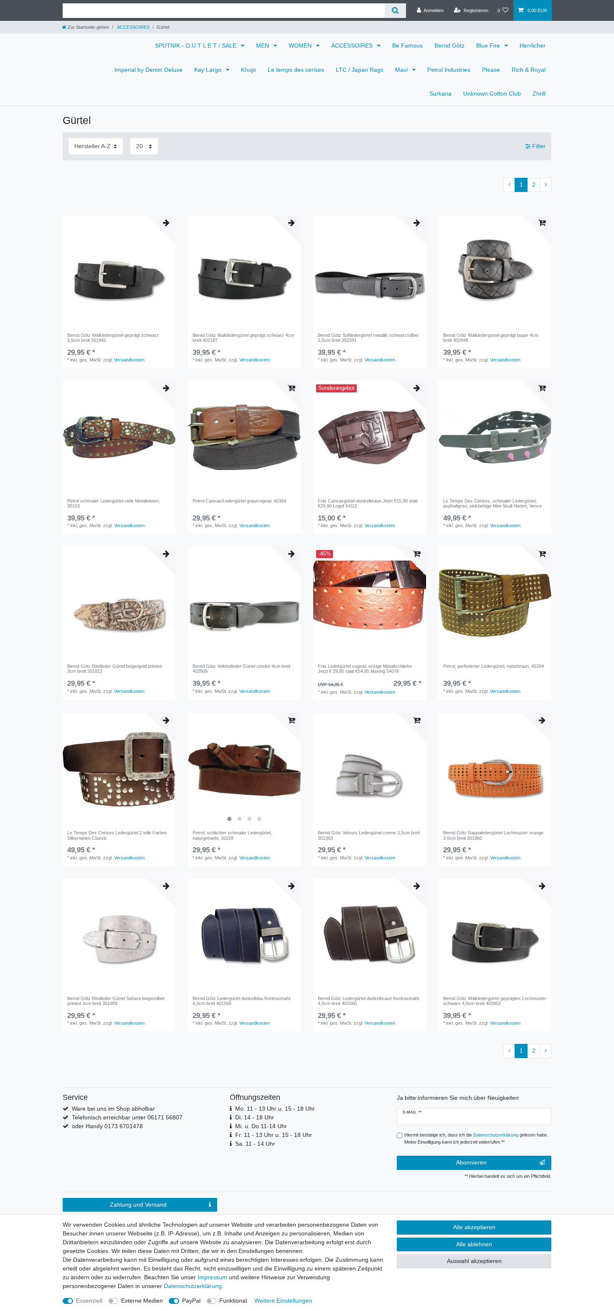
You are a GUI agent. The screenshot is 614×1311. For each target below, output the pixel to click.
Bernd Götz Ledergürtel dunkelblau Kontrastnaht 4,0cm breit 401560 (241, 1001)
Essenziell (89, 1300)
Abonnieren (471, 1162)
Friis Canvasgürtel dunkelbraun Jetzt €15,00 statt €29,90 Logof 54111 (368, 503)
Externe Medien (142, 1300)
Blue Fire (489, 45)
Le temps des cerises (296, 69)
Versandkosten (129, 359)
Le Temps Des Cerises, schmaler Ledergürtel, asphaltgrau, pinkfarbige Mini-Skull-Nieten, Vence (492, 503)
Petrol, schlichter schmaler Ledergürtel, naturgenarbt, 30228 (232, 835)
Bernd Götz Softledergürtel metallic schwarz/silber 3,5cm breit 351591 (368, 338)
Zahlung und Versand (138, 1204)
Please (491, 69)
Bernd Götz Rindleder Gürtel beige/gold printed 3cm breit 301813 (114, 669)
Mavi (402, 69)
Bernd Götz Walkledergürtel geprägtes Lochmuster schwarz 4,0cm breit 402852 (494, 1001)
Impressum (212, 1277)
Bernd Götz (449, 45)
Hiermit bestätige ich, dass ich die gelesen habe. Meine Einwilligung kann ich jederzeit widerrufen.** (476, 1138)
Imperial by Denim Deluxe (148, 69)
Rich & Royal (528, 69)
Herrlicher (532, 45)
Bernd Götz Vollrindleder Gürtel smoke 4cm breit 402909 (241, 669)
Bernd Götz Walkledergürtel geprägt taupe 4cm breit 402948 (490, 338)
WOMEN (301, 45)
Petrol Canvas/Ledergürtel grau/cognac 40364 (239, 500)
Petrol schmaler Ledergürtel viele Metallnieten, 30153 (113, 503)
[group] (244, 769)
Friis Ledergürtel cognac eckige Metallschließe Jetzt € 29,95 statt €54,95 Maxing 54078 (365, 669)
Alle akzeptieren (474, 1227)
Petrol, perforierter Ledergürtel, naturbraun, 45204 (493, 666)
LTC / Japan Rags (359, 69)
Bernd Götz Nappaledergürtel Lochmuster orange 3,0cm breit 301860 (493, 835)
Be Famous (407, 45)
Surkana (440, 93)
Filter (537, 146)
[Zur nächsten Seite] (545, 185)
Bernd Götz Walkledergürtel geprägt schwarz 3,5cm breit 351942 (113, 338)
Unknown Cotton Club (492, 93)
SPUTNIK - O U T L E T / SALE (196, 45)
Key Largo (208, 69)
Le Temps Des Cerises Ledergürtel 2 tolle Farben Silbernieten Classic (117, 835)
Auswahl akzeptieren (474, 1261)
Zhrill (539, 93)
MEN (263, 45)
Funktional (233, 1300)
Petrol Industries (448, 69)
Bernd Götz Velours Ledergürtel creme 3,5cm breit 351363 (369, 835)
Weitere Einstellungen (283, 1300)
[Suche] (395, 10)
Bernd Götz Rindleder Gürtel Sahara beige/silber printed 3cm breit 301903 (116, 1001)
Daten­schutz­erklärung (193, 1286)
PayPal (191, 1300)
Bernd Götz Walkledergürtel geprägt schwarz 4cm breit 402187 (243, 338)
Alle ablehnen (474, 1244)
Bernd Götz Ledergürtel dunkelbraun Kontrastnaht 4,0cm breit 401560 (368, 1001)
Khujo (248, 69)
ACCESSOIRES (133, 27)
